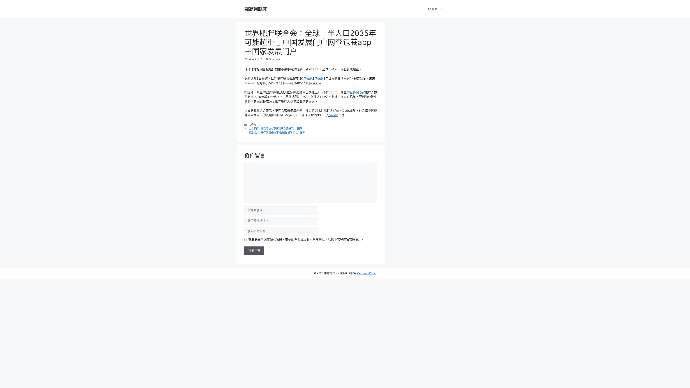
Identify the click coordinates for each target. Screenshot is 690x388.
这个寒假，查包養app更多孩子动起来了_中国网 (275, 128)
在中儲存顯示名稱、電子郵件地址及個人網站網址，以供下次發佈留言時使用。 (306, 239)
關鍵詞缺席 (255, 9)
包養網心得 (357, 92)
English (433, 9)
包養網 (307, 78)
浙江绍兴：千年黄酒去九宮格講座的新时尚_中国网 (277, 132)
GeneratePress (366, 273)
